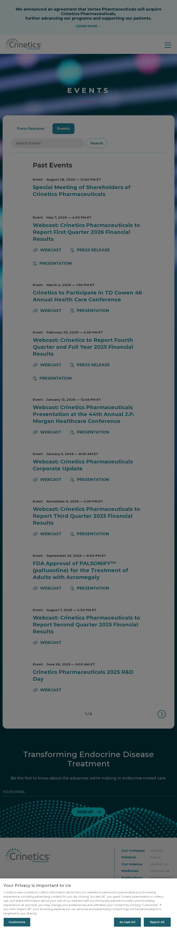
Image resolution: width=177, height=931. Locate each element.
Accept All (127, 922)
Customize (17, 922)
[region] (88, 904)
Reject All (157, 922)
